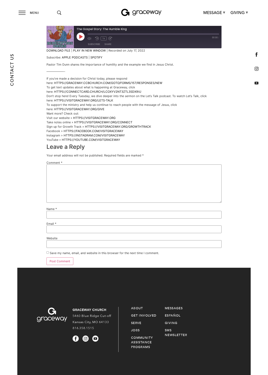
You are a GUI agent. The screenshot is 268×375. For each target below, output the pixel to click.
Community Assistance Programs (142, 342)
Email (51, 223)
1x (103, 38)
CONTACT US (12, 70)
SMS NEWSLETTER (176, 332)
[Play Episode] (81, 37)
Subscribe (94, 44)
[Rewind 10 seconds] (97, 38)
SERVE (136, 323)
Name (51, 208)
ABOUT (137, 308)
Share (107, 44)
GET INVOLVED (144, 315)
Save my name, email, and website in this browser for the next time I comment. (104, 253)
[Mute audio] (90, 38)
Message (212, 12)
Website (51, 238)
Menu (34, 13)
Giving (237, 12)
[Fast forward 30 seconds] (111, 38)
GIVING (171, 323)
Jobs (135, 330)
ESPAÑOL (173, 315)
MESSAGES (174, 308)
